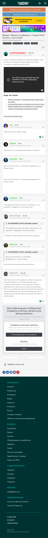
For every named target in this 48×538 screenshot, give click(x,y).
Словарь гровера (14, 414)
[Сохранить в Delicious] (11, 372)
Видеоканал (39, 40)
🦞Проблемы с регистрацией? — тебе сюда (24, 10)
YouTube (10, 474)
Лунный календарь (15, 452)
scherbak (27, 223)
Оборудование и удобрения (19, 440)
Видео (9, 399)
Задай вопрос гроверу (16, 456)
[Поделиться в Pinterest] (17, 372)
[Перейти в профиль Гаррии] (6, 144)
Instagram (11, 478)
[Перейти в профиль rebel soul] (6, 245)
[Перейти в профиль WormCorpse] (6, 216)
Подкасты (11, 482)
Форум (10, 432)
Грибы (9, 448)
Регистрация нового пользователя (24, 334)
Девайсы (11, 444)
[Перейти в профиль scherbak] (6, 160)
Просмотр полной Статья (13, 116)
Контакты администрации (18, 502)
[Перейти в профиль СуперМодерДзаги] (6, 54)
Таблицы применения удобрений (21, 418)
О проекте (10, 520)
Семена (10, 436)
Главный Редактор (14, 506)
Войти (24, 349)
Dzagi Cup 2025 (13, 460)
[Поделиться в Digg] (7, 372)
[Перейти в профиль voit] (6, 126)
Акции (10, 411)
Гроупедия (11, 428)
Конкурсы (11, 407)
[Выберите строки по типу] (43, 47)
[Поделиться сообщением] (43, 55)
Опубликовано (20, 55)
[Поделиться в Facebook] (4, 372)
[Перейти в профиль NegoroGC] (6, 274)
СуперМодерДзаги (14, 40)
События (10, 403)
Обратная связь (12, 523)
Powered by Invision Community (18, 532)
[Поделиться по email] (14, 372)
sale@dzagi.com (13, 492)
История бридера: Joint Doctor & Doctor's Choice (26, 104)
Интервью (11, 395)
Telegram (11, 470)
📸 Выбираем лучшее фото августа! (24, 14)
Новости (10, 387)
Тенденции (11, 391)
